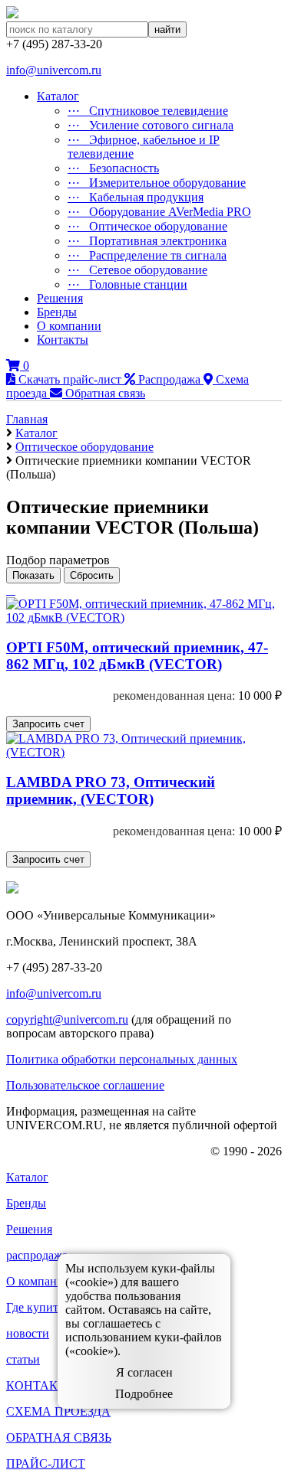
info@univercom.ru (53, 70)
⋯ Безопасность (113, 168)
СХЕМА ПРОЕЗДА (58, 1411)
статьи (23, 1359)
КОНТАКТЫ (41, 1385)
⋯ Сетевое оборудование (137, 269)
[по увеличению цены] (13, 589)
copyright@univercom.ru (67, 1019)
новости (27, 1333)
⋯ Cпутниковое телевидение (148, 110)
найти (167, 29)
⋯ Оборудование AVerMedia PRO (159, 211)
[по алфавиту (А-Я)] (7, 589)
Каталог (58, 96)
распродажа (37, 1255)
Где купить (35, 1307)
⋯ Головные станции (127, 284)
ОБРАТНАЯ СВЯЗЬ (58, 1437)
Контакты (62, 339)
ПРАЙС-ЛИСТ (45, 1463)
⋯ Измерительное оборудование (157, 182)
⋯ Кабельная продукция (136, 197)
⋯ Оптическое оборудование (147, 226)
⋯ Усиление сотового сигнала (150, 125)
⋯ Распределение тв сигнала (147, 255)
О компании (69, 325)
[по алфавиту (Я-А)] (10, 589)
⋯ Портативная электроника (147, 240)
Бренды (57, 311)
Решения (60, 298)
